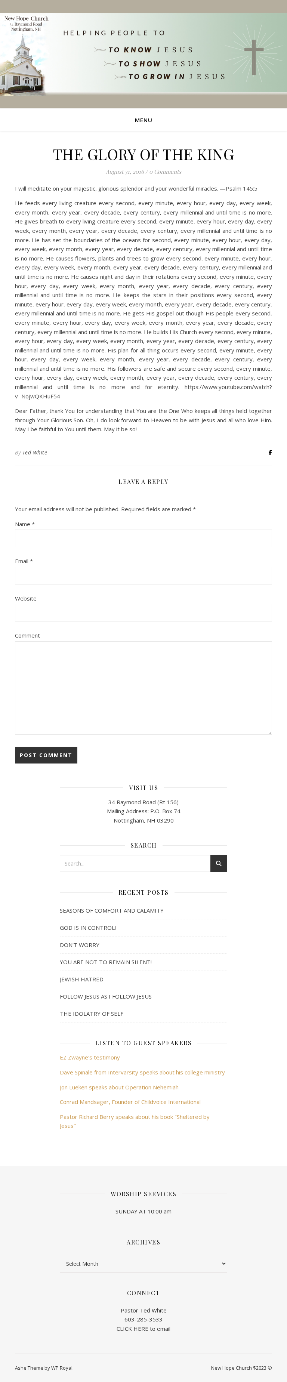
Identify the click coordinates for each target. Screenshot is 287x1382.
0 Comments (165, 171)
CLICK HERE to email (143, 1328)
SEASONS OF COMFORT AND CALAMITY (112, 910)
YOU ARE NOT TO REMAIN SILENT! (106, 962)
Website (26, 598)
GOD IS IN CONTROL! (88, 927)
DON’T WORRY (79, 944)
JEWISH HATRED (82, 979)
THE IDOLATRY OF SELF (91, 1013)
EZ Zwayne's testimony (90, 1057)
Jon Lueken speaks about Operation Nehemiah (119, 1087)
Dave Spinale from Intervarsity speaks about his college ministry (142, 1072)
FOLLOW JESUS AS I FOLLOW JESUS (106, 996)
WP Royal (61, 1367)
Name (25, 524)
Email (24, 561)
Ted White (34, 452)
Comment (27, 635)
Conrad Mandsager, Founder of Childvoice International (130, 1101)
